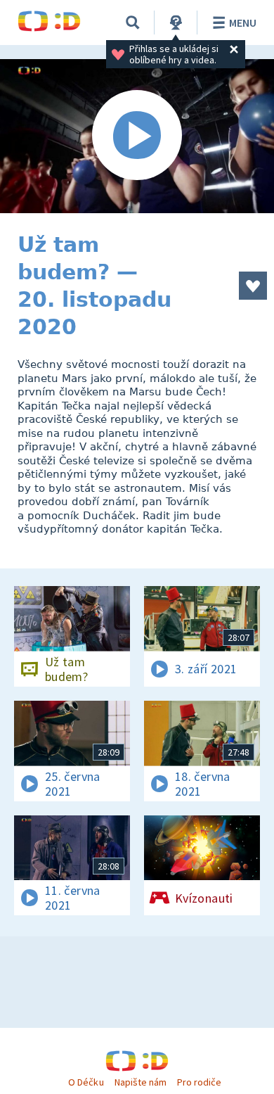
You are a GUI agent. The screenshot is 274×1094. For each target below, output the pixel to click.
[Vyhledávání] (133, 22)
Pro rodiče (199, 1082)
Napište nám (141, 1082)
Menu (242, 22)
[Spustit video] (137, 136)
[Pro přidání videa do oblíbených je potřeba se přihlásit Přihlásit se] (253, 286)
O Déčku (85, 1082)
